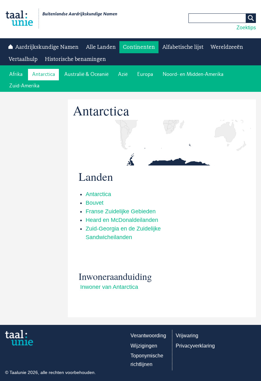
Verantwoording (148, 335)
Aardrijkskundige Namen (47, 47)
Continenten (139, 47)
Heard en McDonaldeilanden (122, 220)
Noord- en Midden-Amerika (193, 74)
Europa (145, 74)
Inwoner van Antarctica (109, 287)
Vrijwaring (187, 335)
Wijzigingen (143, 345)
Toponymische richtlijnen (146, 360)
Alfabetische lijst (182, 47)
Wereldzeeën (226, 47)
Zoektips (246, 27)
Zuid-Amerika (24, 86)
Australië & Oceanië (86, 74)
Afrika (16, 74)
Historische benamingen (75, 59)
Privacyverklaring (195, 345)
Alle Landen (101, 47)
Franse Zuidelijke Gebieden (121, 211)
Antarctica (43, 74)
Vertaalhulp (23, 59)
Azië (123, 74)
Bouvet (94, 203)
